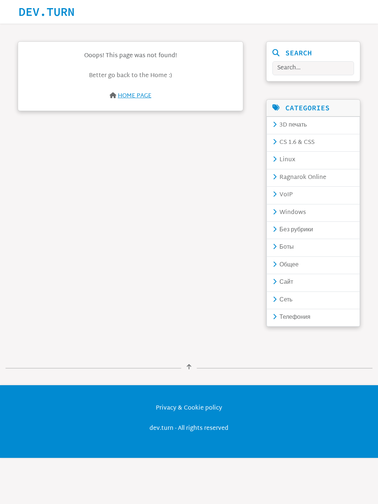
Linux (286, 160)
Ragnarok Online (302, 177)
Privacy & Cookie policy (189, 408)
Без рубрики (295, 230)
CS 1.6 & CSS (296, 142)
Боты (286, 247)
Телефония (294, 317)
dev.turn (46, 11)
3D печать (292, 125)
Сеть (285, 300)
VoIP (285, 195)
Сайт (285, 282)
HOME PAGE (134, 96)
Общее (288, 265)
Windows (292, 212)
